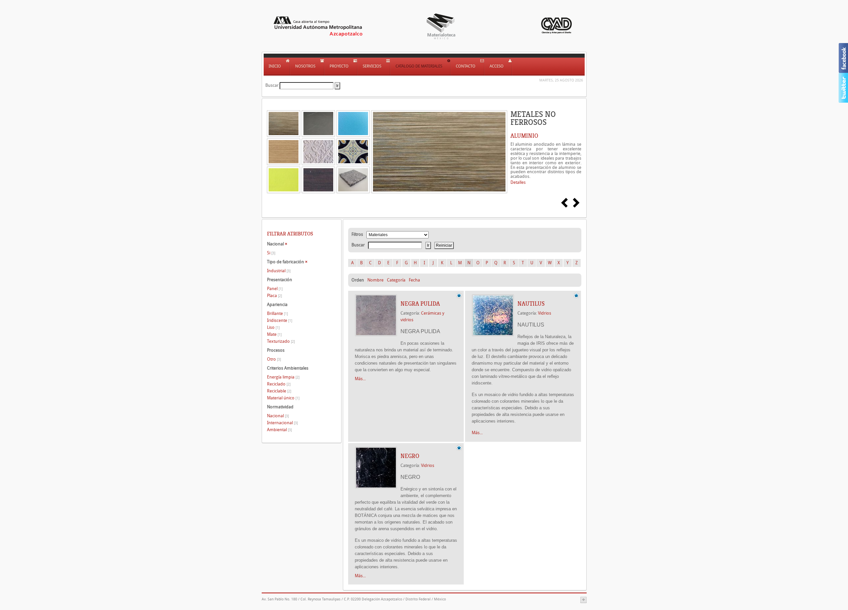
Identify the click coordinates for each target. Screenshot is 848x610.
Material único (283, 397)
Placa (274, 295)
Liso (273, 327)
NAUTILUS (531, 303)
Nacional (278, 415)
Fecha (414, 280)
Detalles (518, 182)
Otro (274, 359)
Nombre (375, 280)
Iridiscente (279, 320)
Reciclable (279, 390)
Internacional (282, 422)
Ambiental (279, 429)
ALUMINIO (524, 135)
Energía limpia (283, 377)
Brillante (277, 313)
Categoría (396, 280)
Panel (275, 288)
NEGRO (409, 456)
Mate (274, 334)
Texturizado (281, 341)
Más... (360, 378)
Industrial (279, 270)
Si (271, 252)
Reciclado (279, 383)
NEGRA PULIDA (420, 303)
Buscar (272, 85)
